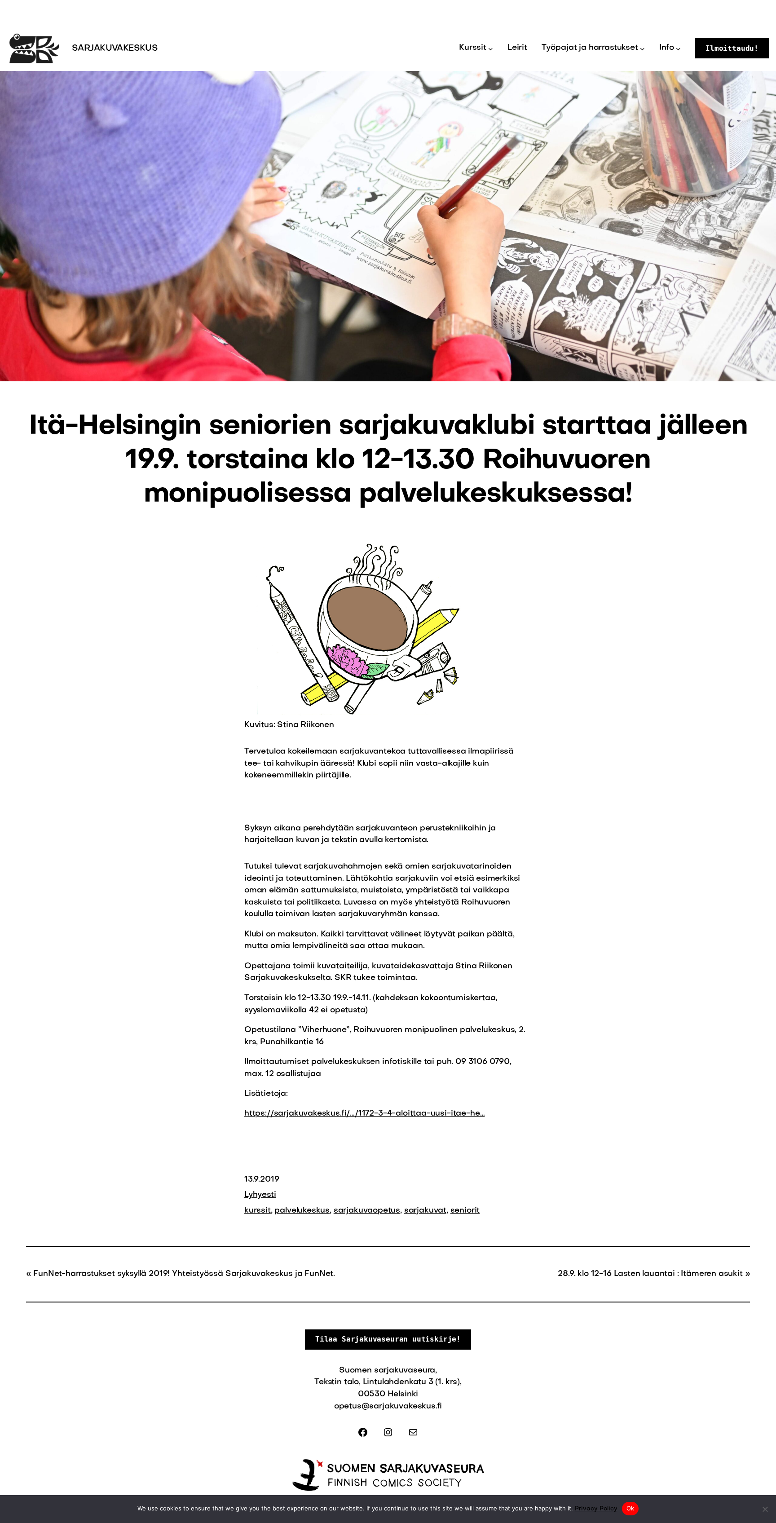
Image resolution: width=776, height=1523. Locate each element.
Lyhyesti (260, 1195)
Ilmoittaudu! (731, 48)
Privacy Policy (596, 1509)
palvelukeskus (302, 1210)
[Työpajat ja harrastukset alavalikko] (642, 48)
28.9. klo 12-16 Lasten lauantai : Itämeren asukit (650, 1274)
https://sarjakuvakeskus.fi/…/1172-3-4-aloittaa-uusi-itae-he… (364, 1113)
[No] (764, 1509)
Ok (630, 1508)
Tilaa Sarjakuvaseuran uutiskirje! (388, 1339)
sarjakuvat (425, 1210)
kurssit (257, 1210)
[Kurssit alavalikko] (490, 48)
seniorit (465, 1210)
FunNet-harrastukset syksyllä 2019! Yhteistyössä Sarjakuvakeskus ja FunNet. (184, 1274)
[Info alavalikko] (678, 48)
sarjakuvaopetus (367, 1210)
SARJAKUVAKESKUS (115, 48)
